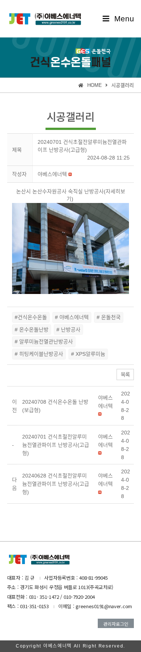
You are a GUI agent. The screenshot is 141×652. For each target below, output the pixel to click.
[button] (52, 174)
